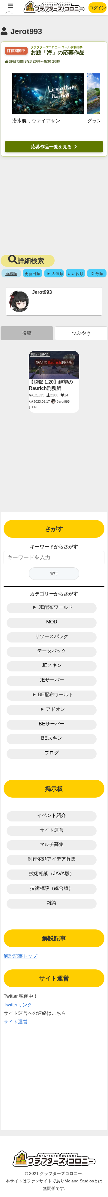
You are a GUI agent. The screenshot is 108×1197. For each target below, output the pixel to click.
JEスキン (52, 665)
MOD (51, 621)
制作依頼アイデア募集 (52, 858)
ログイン (97, 7)
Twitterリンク (18, 1004)
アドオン (55, 709)
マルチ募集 (52, 844)
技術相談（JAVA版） (51, 873)
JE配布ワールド (55, 607)
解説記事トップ (20, 956)
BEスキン (51, 738)
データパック (51, 651)
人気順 (57, 273)
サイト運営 (52, 830)
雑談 (51, 902)
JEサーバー (51, 679)
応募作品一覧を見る (51, 146)
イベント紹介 (51, 815)
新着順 (11, 273)
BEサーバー (51, 723)
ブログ (51, 752)
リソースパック (51, 636)
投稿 (27, 333)
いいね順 (75, 273)
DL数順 (97, 273)
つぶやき (81, 333)
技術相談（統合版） (51, 888)
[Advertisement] (54, 204)
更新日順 (32, 273)
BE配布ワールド (55, 694)
